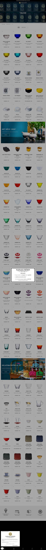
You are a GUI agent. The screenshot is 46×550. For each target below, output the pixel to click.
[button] (13, 548)
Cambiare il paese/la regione (23, 280)
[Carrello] (41, 548)
